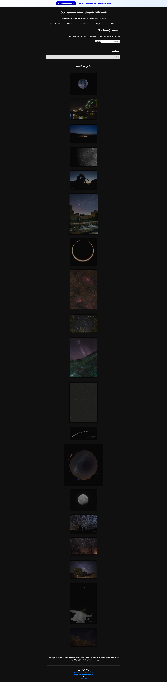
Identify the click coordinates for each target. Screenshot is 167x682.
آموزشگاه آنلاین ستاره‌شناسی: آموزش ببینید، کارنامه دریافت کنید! (86, 3)
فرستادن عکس (83, 24)
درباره (98, 24)
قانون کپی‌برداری (54, 24)
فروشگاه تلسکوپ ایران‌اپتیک (83, 674)
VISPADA (83, 678)
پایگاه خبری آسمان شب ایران (83, 672)
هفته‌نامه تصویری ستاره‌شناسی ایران (83, 12)
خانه (112, 24)
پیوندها (69, 24)
